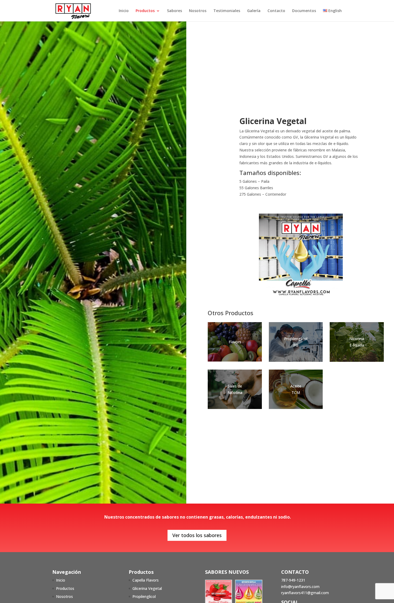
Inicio (124, 11)
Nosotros (197, 11)
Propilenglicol (144, 596)
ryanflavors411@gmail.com (305, 592)
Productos (145, 11)
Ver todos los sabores (197, 535)
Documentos (304, 11)
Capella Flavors (145, 580)
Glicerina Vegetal (147, 588)
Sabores (174, 11)
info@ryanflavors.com (300, 586)
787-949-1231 (293, 580)
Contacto (276, 11)
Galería (254, 11)
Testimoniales (226, 11)
